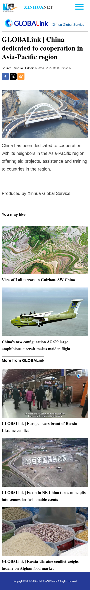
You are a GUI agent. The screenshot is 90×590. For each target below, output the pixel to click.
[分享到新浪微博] (20, 76)
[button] (6, 132)
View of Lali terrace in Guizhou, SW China (38, 279)
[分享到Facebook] (5, 76)
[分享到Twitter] (13, 76)
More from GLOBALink (23, 360)
